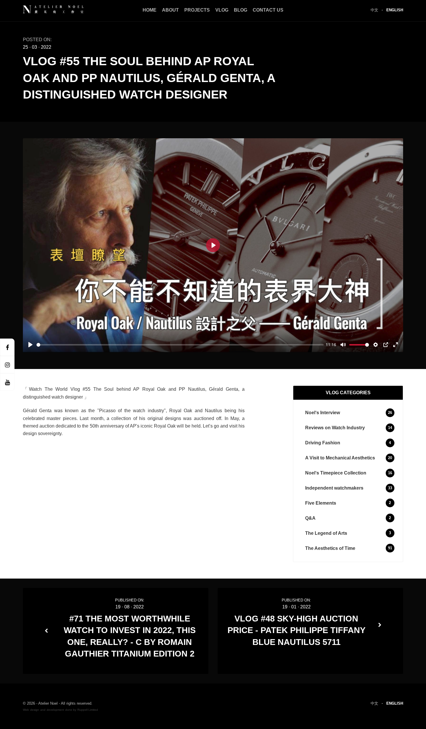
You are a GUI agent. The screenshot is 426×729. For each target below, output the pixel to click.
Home (149, 10)
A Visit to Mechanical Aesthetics (340, 457)
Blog (240, 10)
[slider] (180, 345)
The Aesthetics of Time (330, 548)
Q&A (310, 518)
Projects (197, 10)
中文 (375, 10)
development (55, 709)
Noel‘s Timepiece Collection (335, 472)
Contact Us (268, 10)
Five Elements (320, 503)
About (170, 10)
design (34, 709)
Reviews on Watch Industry (335, 427)
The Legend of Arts (326, 533)
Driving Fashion (322, 442)
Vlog (221, 10)
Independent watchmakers (334, 488)
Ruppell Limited (87, 709)
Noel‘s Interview (322, 412)
